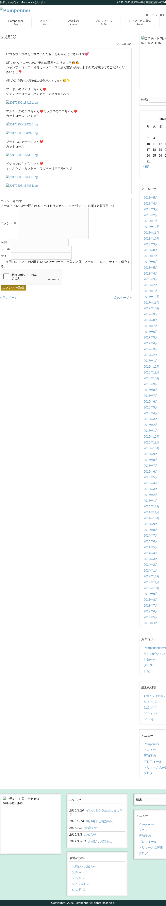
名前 (4, 242)
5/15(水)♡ (79, 878)
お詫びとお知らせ (84, 866)
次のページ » (123, 297)
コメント (9, 223)
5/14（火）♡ (81, 884)
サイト (5, 256)
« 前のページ (9, 297)
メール (153, 14)
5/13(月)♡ (79, 889)
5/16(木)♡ (79, 872)
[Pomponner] (15, 10)
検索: (144, 99)
